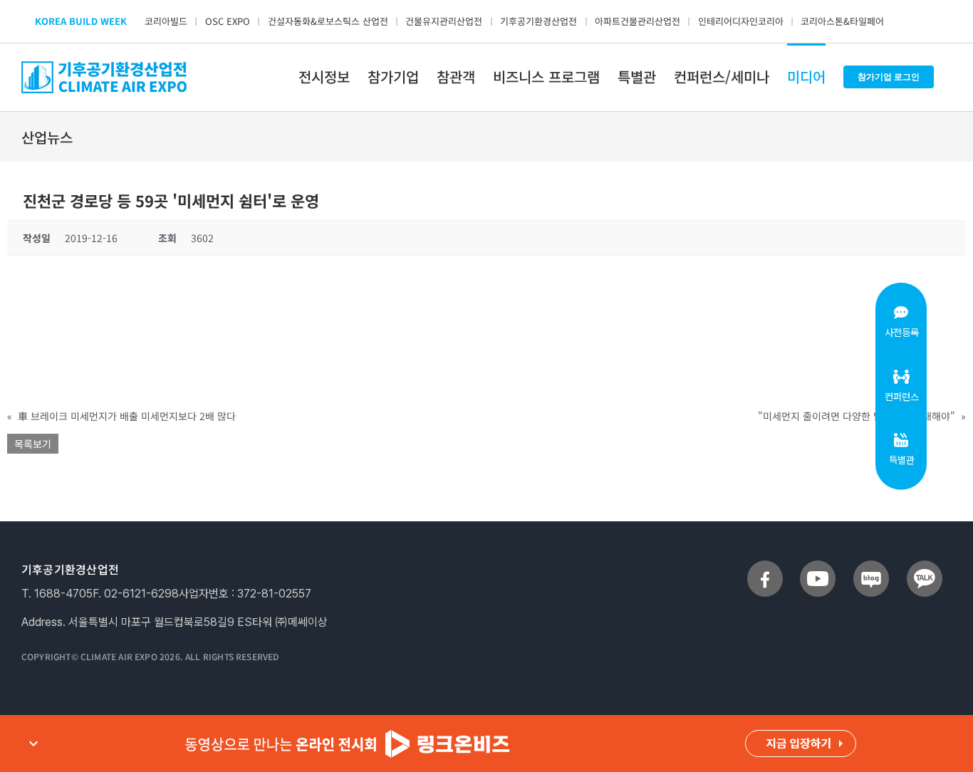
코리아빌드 (166, 21)
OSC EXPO (227, 21)
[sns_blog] (871, 566)
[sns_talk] (924, 566)
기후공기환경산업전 (538, 21)
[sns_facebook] (765, 566)
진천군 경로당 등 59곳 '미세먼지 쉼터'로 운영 (171, 200)
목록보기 (32, 444)
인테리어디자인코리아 (741, 21)
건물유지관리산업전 (443, 21)
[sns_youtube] (818, 566)
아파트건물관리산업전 (637, 21)
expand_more (33, 743)
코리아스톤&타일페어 (842, 21)
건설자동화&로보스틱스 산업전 (328, 21)
